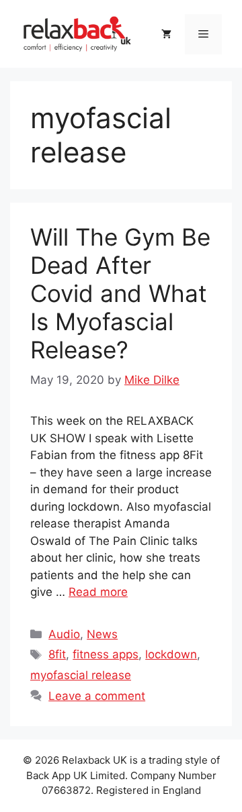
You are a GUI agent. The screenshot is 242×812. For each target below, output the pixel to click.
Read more (98, 592)
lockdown (171, 654)
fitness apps (105, 654)
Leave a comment (96, 696)
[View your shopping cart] (166, 34)
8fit (57, 654)
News (102, 634)
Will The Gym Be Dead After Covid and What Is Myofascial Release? (120, 293)
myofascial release (80, 675)
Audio (64, 634)
